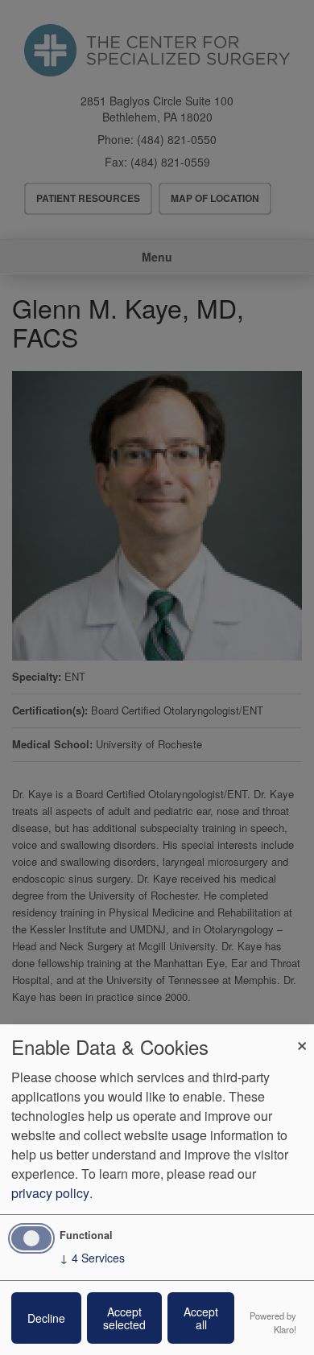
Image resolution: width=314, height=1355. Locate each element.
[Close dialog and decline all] (302, 1034)
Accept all (201, 1318)
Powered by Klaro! (273, 1322)
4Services (92, 1258)
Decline (46, 1318)
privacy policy (50, 1193)
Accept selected (124, 1318)
